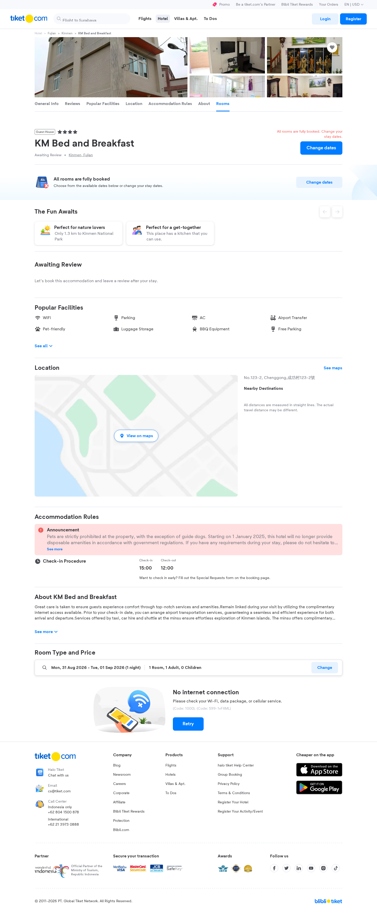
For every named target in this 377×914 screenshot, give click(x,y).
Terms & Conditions (234, 793)
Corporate (121, 793)
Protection (121, 820)
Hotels (170, 774)
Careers (119, 784)
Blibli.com (121, 830)
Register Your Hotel (233, 802)
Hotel (38, 33)
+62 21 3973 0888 (63, 824)
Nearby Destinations (263, 388)
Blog (117, 765)
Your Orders (328, 4)
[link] (325, 19)
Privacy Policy (229, 784)
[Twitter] (286, 868)
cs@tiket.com (59, 791)
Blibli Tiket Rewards (297, 4)
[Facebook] (274, 868)
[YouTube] (311, 868)
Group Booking (230, 774)
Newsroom (122, 774)
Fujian (52, 33)
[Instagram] (323, 868)
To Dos (170, 793)
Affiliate (119, 802)
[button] (136, 436)
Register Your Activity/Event (240, 811)
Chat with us (58, 775)
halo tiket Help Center (236, 765)
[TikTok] (336, 868)
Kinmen (67, 33)
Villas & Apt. (175, 784)
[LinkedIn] (299, 868)
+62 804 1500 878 (63, 812)
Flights (170, 765)
